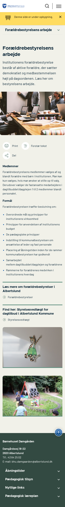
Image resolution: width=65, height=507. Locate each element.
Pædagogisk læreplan (21, 496)
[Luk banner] (60, 17)
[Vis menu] (58, 6)
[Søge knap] (47, 6)
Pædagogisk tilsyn (19, 479)
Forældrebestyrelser (20, 297)
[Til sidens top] (58, 432)
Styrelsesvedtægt (19, 319)
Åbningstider (15, 470)
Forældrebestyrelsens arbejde (28, 30)
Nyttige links (14, 487)
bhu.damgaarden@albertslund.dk (32, 461)
